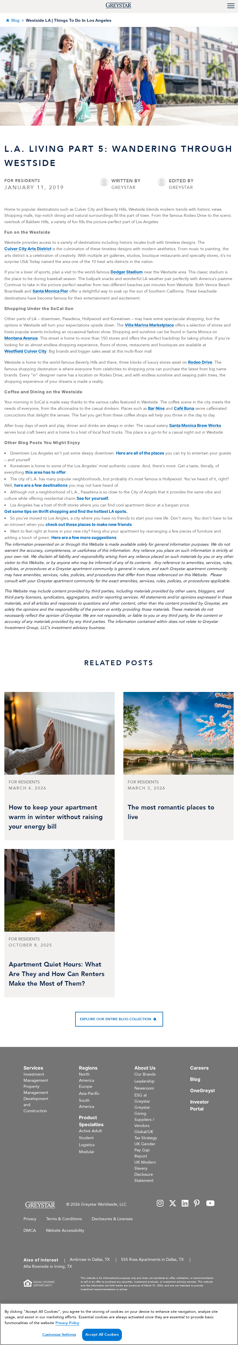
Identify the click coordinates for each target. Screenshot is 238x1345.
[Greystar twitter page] (172, 1203)
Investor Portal (199, 1105)
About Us (145, 1068)
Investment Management (36, 1077)
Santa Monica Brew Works (195, 425)
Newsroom (144, 1088)
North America (86, 1077)
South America (86, 1103)
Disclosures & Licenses (112, 1219)
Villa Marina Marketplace (149, 324)
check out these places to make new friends (89, 524)
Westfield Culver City (25, 351)
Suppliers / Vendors (144, 1122)
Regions (88, 1068)
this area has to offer (45, 472)
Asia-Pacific (89, 1093)
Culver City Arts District (27, 248)
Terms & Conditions (64, 1219)
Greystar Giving (142, 1110)
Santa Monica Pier (50, 291)
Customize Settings (59, 1334)
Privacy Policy (67, 1323)
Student (86, 1138)
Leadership (144, 1081)
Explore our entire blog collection (115, 1019)
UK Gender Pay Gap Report (144, 1150)
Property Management (36, 1089)
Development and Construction (36, 1105)
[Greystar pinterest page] (197, 1203)
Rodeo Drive (200, 362)
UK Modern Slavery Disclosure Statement (145, 1171)
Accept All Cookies (101, 1334)
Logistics (87, 1145)
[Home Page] (40, 1205)
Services (33, 1068)
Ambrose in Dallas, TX (90, 1259)
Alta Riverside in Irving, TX (48, 1266)
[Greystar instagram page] (160, 1203)
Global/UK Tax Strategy (145, 1135)
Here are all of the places (140, 452)
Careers (199, 1068)
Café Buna (184, 408)
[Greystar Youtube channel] (210, 1203)
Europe (85, 1086)
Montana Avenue (21, 338)
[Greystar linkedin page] (185, 1203)
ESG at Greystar (142, 1098)
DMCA (30, 1230)
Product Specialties (91, 1121)
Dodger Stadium (127, 271)
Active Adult (90, 1131)
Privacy (30, 1219)
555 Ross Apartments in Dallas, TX (152, 1259)
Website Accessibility (65, 1230)
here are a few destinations (41, 485)
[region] (119, 1324)
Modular (86, 1152)
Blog (15, 20)
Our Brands (145, 1074)
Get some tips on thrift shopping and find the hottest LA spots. (65, 511)
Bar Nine (156, 408)
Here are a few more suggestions (83, 537)
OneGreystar (205, 1090)
